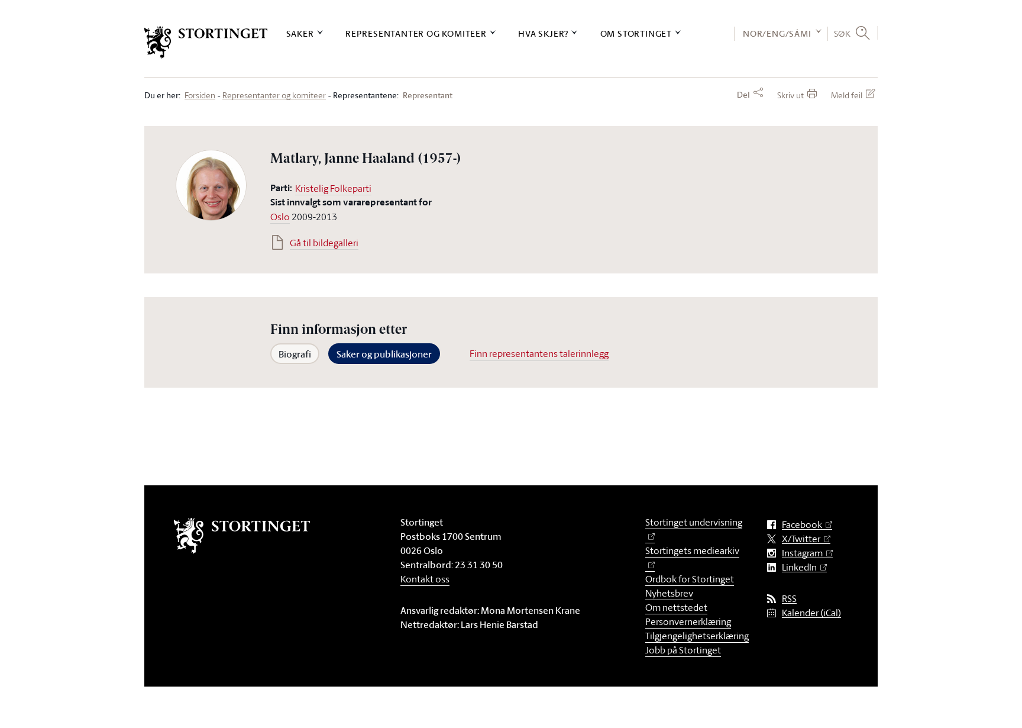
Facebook (802, 525)
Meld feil (846, 95)
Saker (300, 33)
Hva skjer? (543, 33)
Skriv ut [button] (790, 95)
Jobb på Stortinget (683, 649)
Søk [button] (842, 33)
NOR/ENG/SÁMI (777, 33)
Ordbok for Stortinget (689, 578)
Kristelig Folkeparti (333, 188)
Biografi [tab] (295, 354)
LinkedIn (799, 567)
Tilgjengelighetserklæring (697, 635)
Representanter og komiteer (416, 33)
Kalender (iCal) (811, 613)
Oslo (280, 216)
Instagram (802, 553)
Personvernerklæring (688, 621)
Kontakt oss (424, 578)
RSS (789, 599)
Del (743, 95)
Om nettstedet (676, 607)
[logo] (206, 42)
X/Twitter (801, 539)
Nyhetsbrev (669, 593)
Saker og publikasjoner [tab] (384, 354)
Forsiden (200, 95)
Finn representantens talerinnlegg (539, 353)
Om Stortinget (636, 33)
